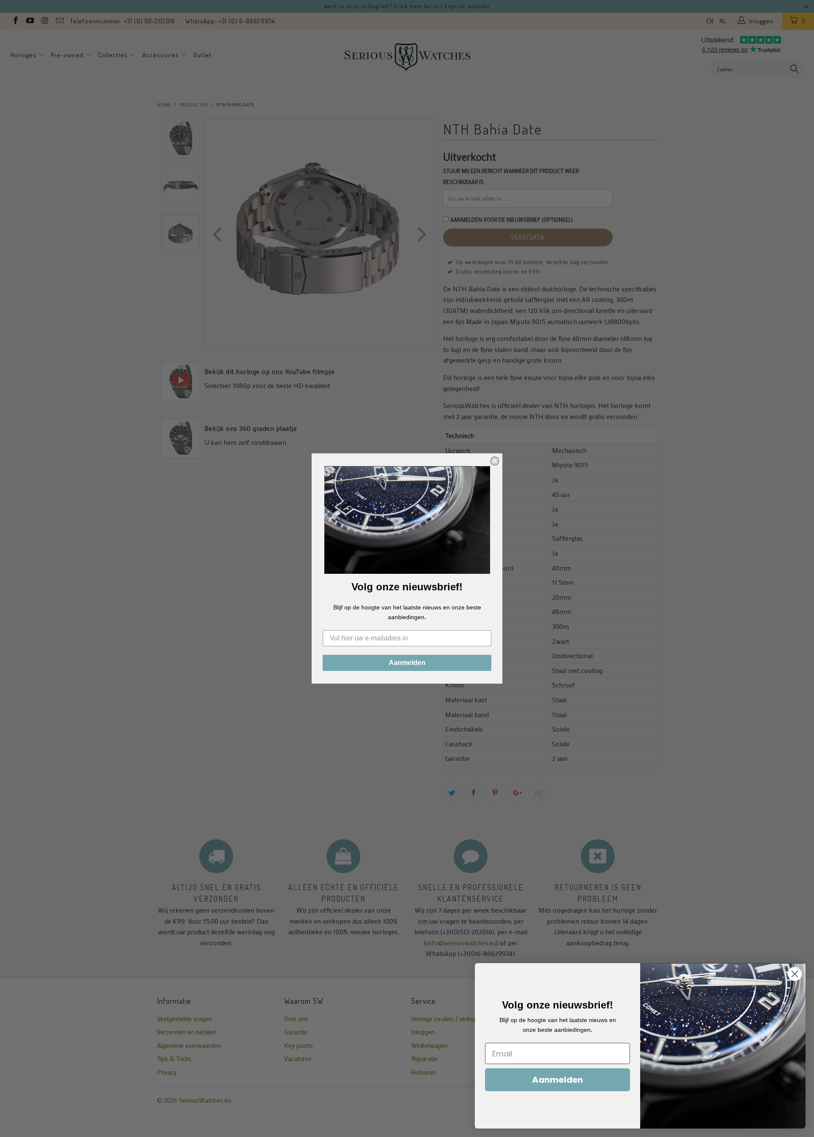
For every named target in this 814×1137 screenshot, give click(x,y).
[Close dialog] (495, 461)
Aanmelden (407, 662)
